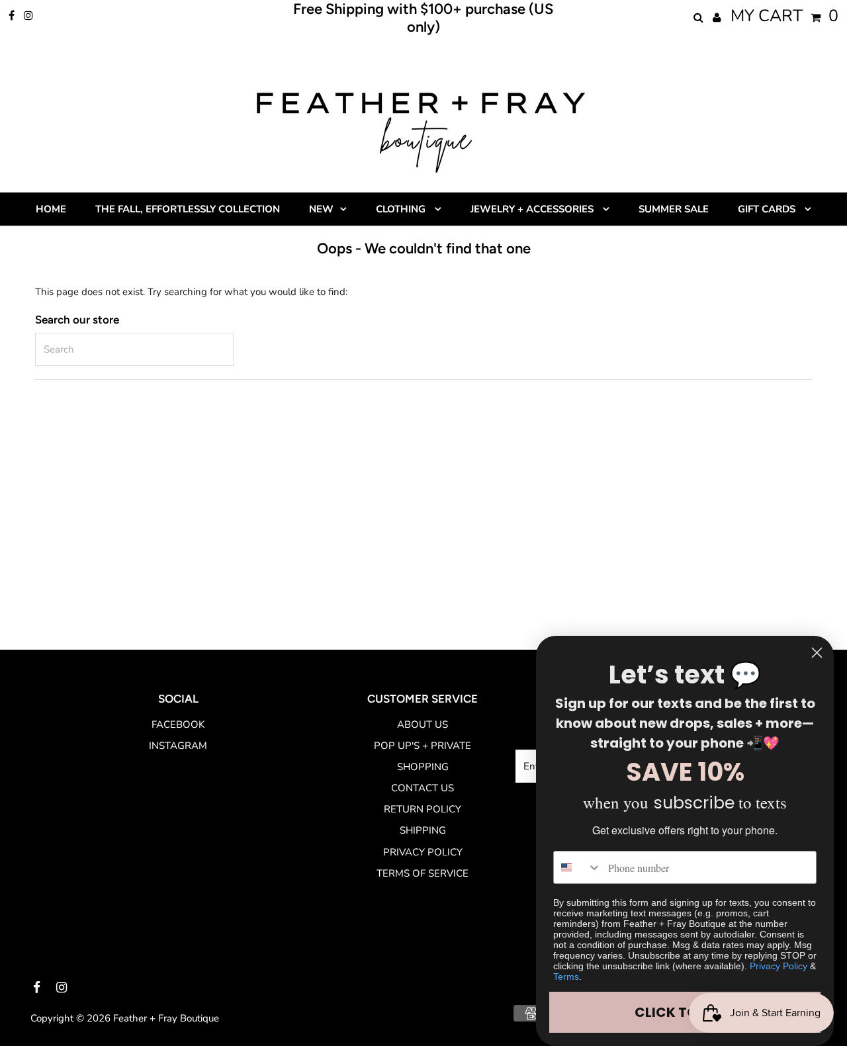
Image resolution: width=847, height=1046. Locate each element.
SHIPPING (423, 830)
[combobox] (578, 867)
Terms (566, 976)
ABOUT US (422, 724)
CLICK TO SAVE (685, 1012)
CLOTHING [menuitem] (402, 209)
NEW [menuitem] (321, 209)
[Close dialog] (816, 652)
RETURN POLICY (422, 809)
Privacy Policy (778, 966)
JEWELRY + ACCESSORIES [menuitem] (533, 209)
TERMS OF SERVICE (422, 873)
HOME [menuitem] (51, 209)
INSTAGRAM (178, 745)
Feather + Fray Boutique (166, 1018)
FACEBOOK (178, 724)
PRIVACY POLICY (423, 852)
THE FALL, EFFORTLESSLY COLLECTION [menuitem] (187, 209)
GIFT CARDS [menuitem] (768, 209)
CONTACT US (422, 788)
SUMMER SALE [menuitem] (674, 209)
